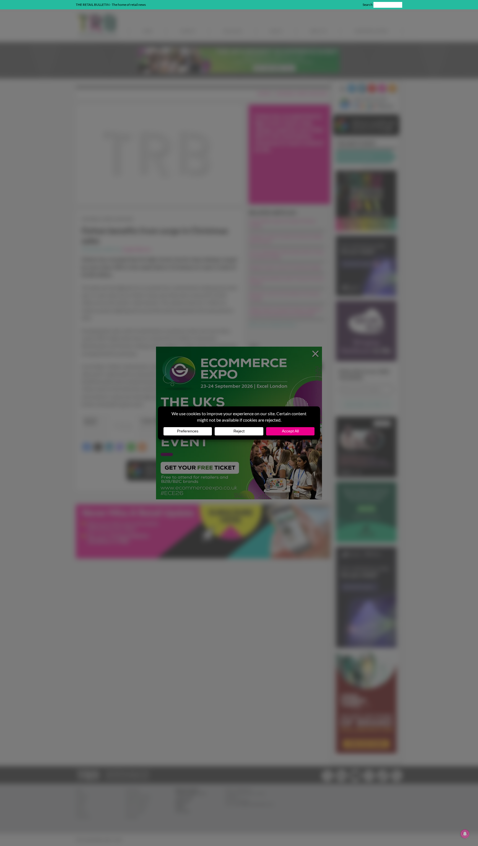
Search (368, 4)
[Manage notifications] (465, 833)
